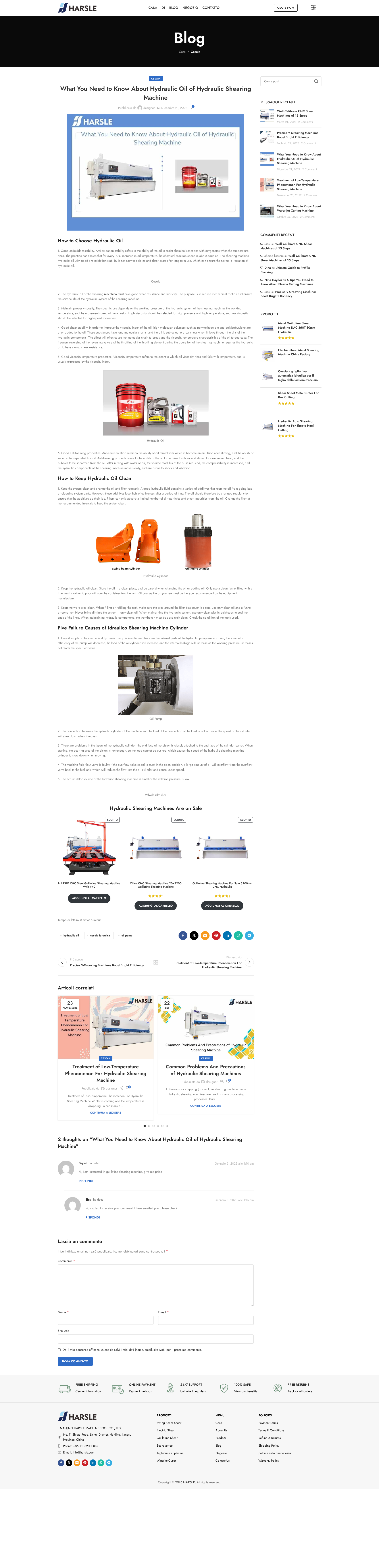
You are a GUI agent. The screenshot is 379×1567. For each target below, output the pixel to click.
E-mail (163, 1312)
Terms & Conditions (271, 1430)
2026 (185, 1482)
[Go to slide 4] (158, 1126)
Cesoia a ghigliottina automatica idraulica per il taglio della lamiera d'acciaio (298, 375)
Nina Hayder (273, 280)
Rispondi (86, 1181)
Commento (66, 1260)
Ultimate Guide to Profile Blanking (285, 269)
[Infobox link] (82, 1389)
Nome (63, 1312)
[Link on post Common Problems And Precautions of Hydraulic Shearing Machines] (206, 1027)
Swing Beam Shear (169, 1423)
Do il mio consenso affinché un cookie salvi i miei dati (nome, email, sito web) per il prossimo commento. (132, 1349)
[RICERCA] (316, 81)
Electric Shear (166, 1430)
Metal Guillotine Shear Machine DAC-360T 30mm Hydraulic (296, 327)
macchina (110, 294)
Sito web (63, 1330)
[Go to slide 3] (153, 1126)
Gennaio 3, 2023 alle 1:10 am (234, 1163)
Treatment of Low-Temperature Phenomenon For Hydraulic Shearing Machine (105, 1073)
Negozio (221, 1453)
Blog (218, 1445)
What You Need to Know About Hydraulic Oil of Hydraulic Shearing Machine (299, 158)
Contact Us (222, 1460)
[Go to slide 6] (167, 1126)
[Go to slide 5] (162, 1126)
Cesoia (195, 51)
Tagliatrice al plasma (170, 1453)
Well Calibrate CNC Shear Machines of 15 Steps (295, 113)
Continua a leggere (105, 1113)
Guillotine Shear (167, 1438)
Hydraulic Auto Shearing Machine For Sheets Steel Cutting (296, 425)
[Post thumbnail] (267, 116)
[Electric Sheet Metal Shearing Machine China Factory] (267, 355)
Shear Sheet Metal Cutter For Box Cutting (298, 395)
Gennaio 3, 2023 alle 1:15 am (234, 1200)
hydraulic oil (71, 936)
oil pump (127, 936)
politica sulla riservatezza (274, 1453)
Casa (182, 51)
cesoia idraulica (100, 936)
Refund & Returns (269, 1438)
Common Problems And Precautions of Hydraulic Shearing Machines (206, 1070)
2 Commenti (305, 122)
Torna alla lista (156, 962)
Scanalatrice (165, 1445)
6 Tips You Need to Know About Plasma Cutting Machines (287, 282)
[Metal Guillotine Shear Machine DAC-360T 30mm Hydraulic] (267, 331)
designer (149, 108)
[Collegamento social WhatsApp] (238, 935)
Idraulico (117, 627)
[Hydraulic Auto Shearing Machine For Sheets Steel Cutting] (267, 429)
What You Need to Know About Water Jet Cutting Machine (299, 208)
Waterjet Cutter (166, 1460)
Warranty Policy (268, 1460)
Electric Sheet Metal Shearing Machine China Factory (298, 352)
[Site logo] (77, 7)
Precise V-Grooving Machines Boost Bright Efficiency (297, 135)
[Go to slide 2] (149, 1126)
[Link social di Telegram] (249, 935)
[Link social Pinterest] (216, 935)
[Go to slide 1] (145, 1126)
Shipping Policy (268, 1445)
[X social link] (194, 935)
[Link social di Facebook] (183, 935)
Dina (267, 267)
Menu (219, 1415)
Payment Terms (268, 1423)
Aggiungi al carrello (89, 898)
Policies (265, 1415)
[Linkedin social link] (227, 935)
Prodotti (164, 1415)
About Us (221, 1430)
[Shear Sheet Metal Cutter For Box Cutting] (267, 402)
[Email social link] (205, 935)
